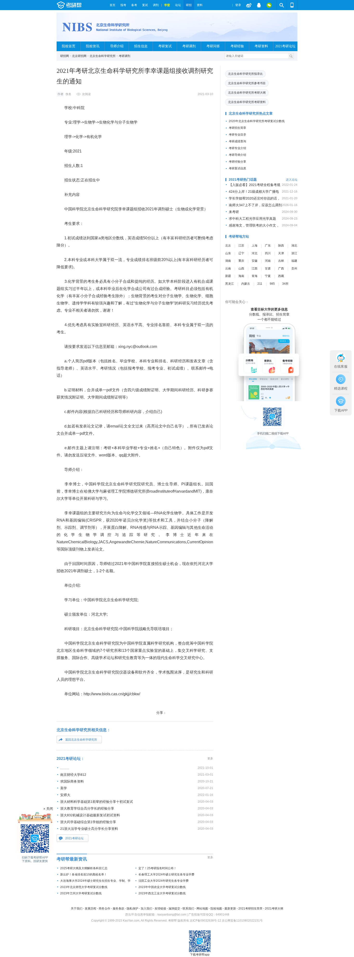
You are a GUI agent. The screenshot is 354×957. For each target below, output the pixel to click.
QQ (259, 5)
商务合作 (104, 908)
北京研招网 (79, 56)
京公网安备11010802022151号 (242, 920)
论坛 (178, 5)
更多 (210, 758)
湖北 (294, 245)
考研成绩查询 (237, 141)
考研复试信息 (237, 168)
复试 (145, 5)
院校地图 (216, 908)
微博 (249, 5)
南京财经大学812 (73, 775)
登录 (238, 5)
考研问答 (213, 46)
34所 (285, 283)
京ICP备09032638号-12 (205, 920)
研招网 (64, 56)
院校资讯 (92, 46)
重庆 (241, 260)
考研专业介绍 (237, 148)
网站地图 (202, 908)
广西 (281, 268)
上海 (254, 245)
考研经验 (237, 46)
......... (64, 768)
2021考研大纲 (274, 908)
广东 (268, 245)
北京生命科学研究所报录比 (245, 74)
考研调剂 (189, 46)
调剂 (156, 5)
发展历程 (90, 908)
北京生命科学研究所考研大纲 (247, 92)
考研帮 (82, 5)
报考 (123, 5)
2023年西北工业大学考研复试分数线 (162, 893)
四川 (268, 253)
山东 (228, 253)
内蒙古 (245, 283)
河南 (268, 260)
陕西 (281, 245)
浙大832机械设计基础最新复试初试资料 (90, 815)
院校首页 (68, 46)
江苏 (241, 245)
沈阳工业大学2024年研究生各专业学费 (163, 880)
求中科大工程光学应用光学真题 (252, 218)
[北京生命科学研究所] (117, 29)
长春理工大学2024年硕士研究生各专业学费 (166, 874)
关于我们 (76, 908)
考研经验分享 (237, 161)
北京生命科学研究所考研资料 (247, 102)
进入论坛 (291, 179)
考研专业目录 (237, 134)
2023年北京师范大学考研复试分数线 (83, 887)
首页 (112, 5)
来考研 (234, 212)
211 (259, 283)
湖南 (228, 260)
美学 (63, 788)
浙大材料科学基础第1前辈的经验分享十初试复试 (96, 802)
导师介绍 (117, 46)
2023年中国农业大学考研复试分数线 (162, 887)
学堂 (167, 5)
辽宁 (241, 253)
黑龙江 (229, 283)
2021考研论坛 (285, 46)
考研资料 (261, 46)
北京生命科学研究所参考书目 (247, 83)
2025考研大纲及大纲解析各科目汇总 (83, 868)
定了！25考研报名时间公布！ (157, 868)
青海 (254, 276)
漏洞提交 (174, 908)
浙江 (294, 253)
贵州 (294, 268)
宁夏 (268, 276)
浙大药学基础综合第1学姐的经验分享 (88, 822)
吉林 (281, 260)
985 (272, 283)
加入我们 (146, 908)
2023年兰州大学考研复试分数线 (81, 893)
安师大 (65, 795)
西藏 (281, 276)
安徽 (254, 260)
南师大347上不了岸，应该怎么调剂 (255, 205)
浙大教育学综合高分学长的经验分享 (87, 808)
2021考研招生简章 (250, 908)
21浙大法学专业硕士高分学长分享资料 (89, 829)
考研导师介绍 (237, 155)
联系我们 (188, 908)
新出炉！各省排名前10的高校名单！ (83, 874)
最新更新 (230, 908)
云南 (228, 268)
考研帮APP (292, 5)
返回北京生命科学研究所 (81, 739)
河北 (254, 253)
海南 (241, 276)
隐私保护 (132, 908)
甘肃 (268, 268)
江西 (254, 268)
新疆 (228, 276)
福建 (294, 260)
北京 (228, 245)
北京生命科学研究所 (103, 56)
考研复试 (165, 46)
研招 (189, 5)
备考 (134, 5)
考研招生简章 (237, 128)
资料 (200, 5)
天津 (281, 253)
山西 (241, 268)
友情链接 (160, 908)
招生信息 (141, 46)
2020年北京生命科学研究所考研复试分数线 (257, 121)
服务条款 (118, 908)
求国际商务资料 (72, 781)
